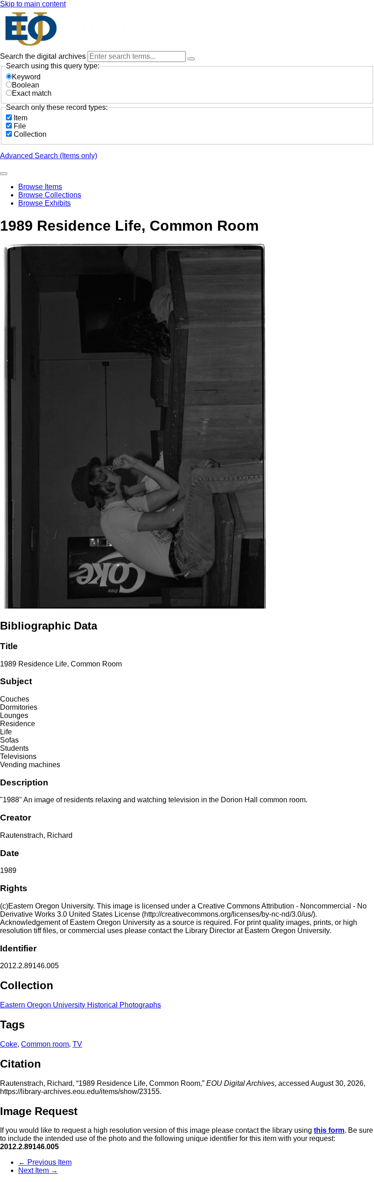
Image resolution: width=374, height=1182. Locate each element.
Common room (45, 1044)
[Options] (191, 58)
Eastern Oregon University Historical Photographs (80, 1005)
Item (20, 118)
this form (329, 1130)
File (20, 126)
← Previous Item (45, 1162)
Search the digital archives (44, 56)
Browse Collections (49, 195)
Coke (8, 1044)
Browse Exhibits (44, 203)
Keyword (26, 77)
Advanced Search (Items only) (48, 156)
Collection (30, 134)
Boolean (25, 85)
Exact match (32, 93)
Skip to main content (33, 4)
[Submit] (3, 173)
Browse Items (40, 187)
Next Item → (38, 1170)
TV (77, 1044)
